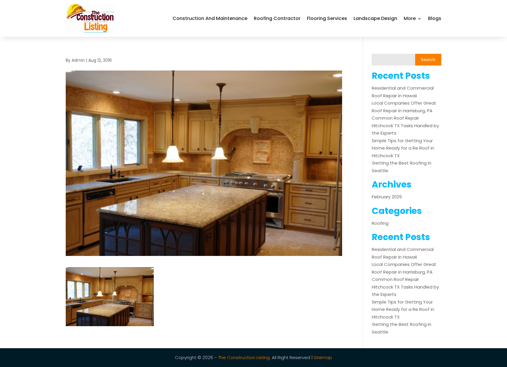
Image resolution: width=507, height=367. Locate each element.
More (410, 18)
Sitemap (323, 357)
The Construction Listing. (244, 357)
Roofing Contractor (277, 18)
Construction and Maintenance (210, 18)
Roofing (380, 223)
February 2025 (387, 197)
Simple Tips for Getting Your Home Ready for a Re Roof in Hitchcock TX (403, 148)
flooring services (327, 18)
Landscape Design (375, 18)
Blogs (434, 18)
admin (78, 60)
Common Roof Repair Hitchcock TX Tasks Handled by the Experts (405, 125)
